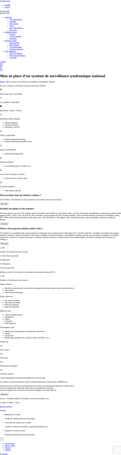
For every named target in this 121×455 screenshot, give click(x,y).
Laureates (13, 39)
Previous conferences (17, 56)
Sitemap (8, 448)
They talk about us (16, 28)
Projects (12, 34)
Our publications (15, 47)
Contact (8, 450)
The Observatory (15, 19)
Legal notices (10, 443)
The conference (10, 51)
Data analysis (14, 43)
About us (8, 17)
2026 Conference (15, 53)
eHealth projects (11, 32)
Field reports (14, 45)
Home (2, 82)
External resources (16, 49)
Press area (13, 30)
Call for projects (15, 36)
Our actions (13, 24)
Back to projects (6, 407)
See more (4, 204)
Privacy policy (10, 446)
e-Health (12, 22)
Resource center (11, 41)
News (11, 26)
